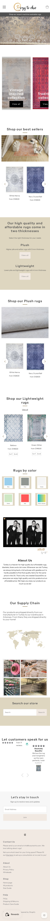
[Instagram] (25, 834)
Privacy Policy (8, 870)
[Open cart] (47, 7)
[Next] (45, 184)
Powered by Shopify (27, 912)
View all (16, 104)
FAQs (5, 899)
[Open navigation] (4, 7)
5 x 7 (10, 454)
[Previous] (5, 184)
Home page (7, 883)
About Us (6, 867)
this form (9, 855)
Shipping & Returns (11, 901)
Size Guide (7, 888)
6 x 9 (15, 454)
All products (8, 885)
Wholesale (7, 872)
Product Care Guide (11, 904)
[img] (7, 742)
